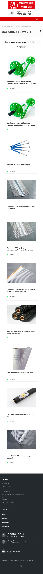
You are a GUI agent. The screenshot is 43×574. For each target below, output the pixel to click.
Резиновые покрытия (8, 502)
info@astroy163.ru (13, 551)
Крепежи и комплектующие (10, 497)
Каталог (5, 479)
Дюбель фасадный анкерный (19, 165)
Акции (4, 518)
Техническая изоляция (8, 505)
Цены (4, 514)
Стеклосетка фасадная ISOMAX (20, 373)
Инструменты (6, 491)
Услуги (5, 509)
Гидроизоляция (6, 486)
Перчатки (4, 499)
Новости (5, 523)
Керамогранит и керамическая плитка (13, 494)
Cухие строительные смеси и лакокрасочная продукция (18, 489)
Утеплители (5, 483)
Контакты (6, 527)
